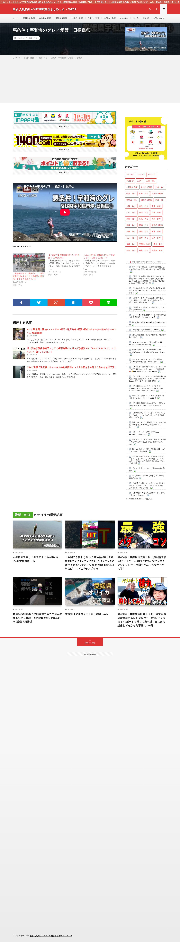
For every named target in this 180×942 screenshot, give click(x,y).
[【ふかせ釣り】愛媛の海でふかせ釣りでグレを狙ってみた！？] (101, 264)
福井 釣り (143, 238)
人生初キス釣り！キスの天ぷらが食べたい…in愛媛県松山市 (36, 559)
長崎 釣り (131, 244)
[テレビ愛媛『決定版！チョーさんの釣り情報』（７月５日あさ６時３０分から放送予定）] (19, 372)
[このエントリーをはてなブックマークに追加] (73, 302)
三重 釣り (150, 181)
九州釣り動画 (77, 18)
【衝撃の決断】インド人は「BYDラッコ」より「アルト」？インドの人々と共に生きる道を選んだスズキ (147, 415)
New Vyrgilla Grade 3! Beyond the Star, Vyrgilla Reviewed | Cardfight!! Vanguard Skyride (147, 351)
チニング (130, 181)
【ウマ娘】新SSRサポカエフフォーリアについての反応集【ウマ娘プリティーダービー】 (147, 404)
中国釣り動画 (110, 18)
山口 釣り (131, 212)
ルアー (140, 181)
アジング (130, 174)
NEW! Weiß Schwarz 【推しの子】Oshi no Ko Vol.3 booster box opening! (146, 343)
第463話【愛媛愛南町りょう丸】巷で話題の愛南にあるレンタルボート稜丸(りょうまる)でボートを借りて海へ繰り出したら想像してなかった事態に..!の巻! (142, 619)
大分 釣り (160, 200)
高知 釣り (131, 250)
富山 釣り (156, 206)
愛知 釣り (143, 225)
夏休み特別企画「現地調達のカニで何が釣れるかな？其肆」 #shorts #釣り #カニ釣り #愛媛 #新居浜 (37, 617)
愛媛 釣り (33, 38)
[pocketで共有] (91, 302)
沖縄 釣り (131, 231)
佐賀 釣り (131, 193)
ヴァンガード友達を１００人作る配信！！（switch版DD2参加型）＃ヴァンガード (146, 360)
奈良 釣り (143, 206)
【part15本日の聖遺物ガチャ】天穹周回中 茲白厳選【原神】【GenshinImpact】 (147, 316)
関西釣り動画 (29, 18)
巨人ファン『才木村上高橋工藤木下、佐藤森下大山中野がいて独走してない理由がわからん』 (147, 441)
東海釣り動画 (45, 18)
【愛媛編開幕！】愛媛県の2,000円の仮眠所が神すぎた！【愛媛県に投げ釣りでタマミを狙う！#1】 (29, 276)
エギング (141, 174)
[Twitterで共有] (39, 302)
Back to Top (90, 642)
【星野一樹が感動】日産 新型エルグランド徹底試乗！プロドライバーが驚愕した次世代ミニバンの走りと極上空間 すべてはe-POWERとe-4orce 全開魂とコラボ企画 (147, 279)
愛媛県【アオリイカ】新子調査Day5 (86, 613)
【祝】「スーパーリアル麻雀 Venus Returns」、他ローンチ (144, 433)
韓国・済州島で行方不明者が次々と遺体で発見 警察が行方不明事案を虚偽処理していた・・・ (147, 424)
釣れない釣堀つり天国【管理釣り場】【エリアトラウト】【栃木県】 (147, 450)
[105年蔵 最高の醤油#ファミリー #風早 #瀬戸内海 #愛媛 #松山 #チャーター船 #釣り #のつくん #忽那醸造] (19, 334)
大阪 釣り (131, 206)
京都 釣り (160, 187)
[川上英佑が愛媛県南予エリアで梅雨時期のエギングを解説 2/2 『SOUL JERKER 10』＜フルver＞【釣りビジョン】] (19, 353)
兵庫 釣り (143, 193)
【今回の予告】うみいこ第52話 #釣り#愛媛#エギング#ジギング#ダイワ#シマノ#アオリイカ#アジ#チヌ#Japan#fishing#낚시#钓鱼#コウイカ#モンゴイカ (89, 563)
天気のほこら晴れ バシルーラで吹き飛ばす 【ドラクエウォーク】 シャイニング (146, 397)
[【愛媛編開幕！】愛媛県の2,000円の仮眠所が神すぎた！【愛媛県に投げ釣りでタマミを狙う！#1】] (29, 262)
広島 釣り (143, 219)
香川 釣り (158, 244)
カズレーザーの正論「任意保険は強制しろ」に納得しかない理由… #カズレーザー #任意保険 (147, 268)
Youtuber (124, 18)
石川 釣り (131, 238)
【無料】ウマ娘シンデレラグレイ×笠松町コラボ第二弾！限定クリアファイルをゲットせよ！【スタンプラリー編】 (147, 485)
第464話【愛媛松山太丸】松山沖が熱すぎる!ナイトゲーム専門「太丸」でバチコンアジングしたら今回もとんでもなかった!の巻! (142, 563)
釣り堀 (146, 18)
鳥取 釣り (143, 250)
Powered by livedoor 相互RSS (139, 498)
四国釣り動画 (93, 18)
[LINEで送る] (108, 302)
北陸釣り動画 (61, 18)
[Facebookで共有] (21, 302)
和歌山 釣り (131, 200)
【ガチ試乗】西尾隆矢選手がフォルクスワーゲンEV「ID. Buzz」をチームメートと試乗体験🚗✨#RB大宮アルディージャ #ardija (147, 369)
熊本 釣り (156, 231)
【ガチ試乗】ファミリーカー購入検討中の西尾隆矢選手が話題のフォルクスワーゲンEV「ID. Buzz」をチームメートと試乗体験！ (147, 378)
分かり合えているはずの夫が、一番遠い (147, 262)
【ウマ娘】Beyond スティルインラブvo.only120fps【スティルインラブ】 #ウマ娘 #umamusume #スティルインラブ (146, 388)
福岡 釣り (156, 238)
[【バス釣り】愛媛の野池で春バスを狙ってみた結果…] (66, 264)
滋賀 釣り (143, 231)
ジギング (151, 174)
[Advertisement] (90, 80)
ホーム (16, 18)
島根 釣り (131, 219)
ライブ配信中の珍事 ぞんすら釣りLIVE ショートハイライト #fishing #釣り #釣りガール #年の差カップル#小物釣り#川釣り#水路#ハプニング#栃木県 (147, 459)
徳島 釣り (156, 219)
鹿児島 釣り (157, 250)
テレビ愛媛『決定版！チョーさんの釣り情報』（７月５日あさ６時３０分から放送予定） (72, 367)
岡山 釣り (156, 212)
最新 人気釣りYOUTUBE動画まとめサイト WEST (51, 936)
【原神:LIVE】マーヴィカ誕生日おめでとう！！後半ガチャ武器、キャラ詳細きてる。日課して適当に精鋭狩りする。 (147, 300)
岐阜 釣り (143, 212)
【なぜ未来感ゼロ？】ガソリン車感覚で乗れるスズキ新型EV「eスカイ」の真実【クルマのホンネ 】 (147, 290)
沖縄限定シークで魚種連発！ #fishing (146, 330)
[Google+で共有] (56, 302)
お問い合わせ (159, 18)
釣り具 (136, 18)
